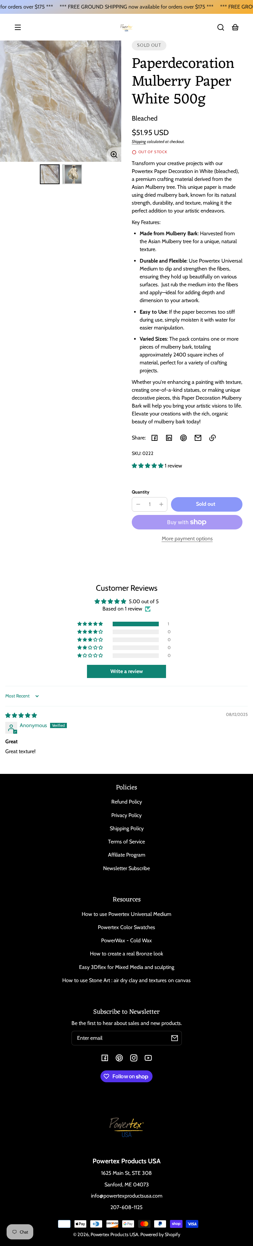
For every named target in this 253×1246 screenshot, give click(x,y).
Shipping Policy (127, 828)
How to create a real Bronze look (126, 953)
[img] (21, 715)
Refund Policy (126, 802)
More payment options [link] (187, 538)
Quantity (140, 492)
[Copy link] (212, 438)
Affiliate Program (126, 855)
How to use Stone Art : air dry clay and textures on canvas (126, 980)
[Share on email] (198, 438)
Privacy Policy (126, 815)
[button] (220, 27)
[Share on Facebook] (154, 438)
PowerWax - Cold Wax (126, 940)
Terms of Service (126, 841)
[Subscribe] (174, 1038)
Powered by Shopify (160, 1234)
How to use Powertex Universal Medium (126, 914)
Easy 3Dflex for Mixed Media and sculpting (126, 967)
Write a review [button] (126, 671)
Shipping (139, 141)
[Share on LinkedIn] (169, 438)
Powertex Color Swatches (126, 927)
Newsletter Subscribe (126, 868)
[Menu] (18, 27)
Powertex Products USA (114, 1234)
